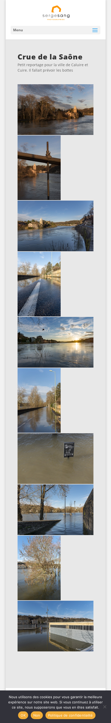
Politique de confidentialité (70, 715)
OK (23, 715)
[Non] (104, 706)
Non (36, 715)
